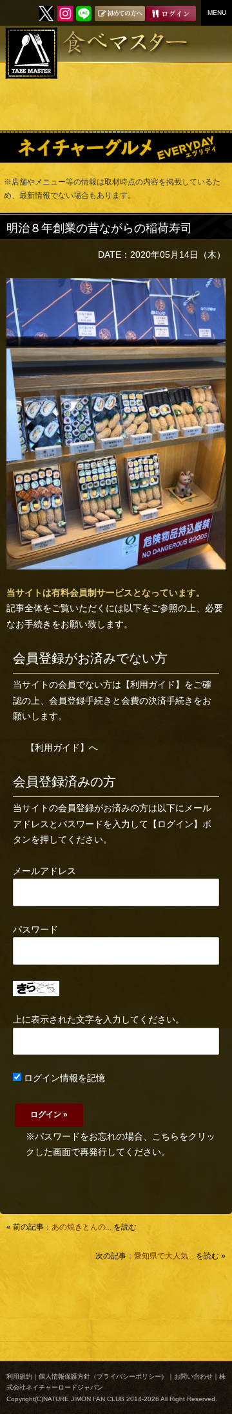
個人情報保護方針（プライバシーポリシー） (103, 1376)
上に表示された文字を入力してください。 (98, 1019)
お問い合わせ (193, 1376)
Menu (217, 12)
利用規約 (19, 1376)
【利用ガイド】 (152, 684)
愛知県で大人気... (164, 1255)
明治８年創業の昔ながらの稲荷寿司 (99, 228)
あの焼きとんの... (81, 1226)
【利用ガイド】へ (62, 747)
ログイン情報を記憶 (63, 1078)
